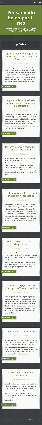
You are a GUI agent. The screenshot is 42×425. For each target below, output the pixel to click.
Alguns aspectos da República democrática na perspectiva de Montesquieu (21, 56)
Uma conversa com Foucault (21, 331)
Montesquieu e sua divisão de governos (21, 243)
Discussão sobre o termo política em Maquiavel (21, 148)
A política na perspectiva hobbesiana (21, 374)
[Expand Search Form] (35, 2)
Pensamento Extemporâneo (21, 18)
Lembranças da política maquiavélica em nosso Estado (21, 194)
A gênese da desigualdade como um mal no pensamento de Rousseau (21, 103)
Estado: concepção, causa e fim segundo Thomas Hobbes (21, 287)
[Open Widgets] (39, 2)
